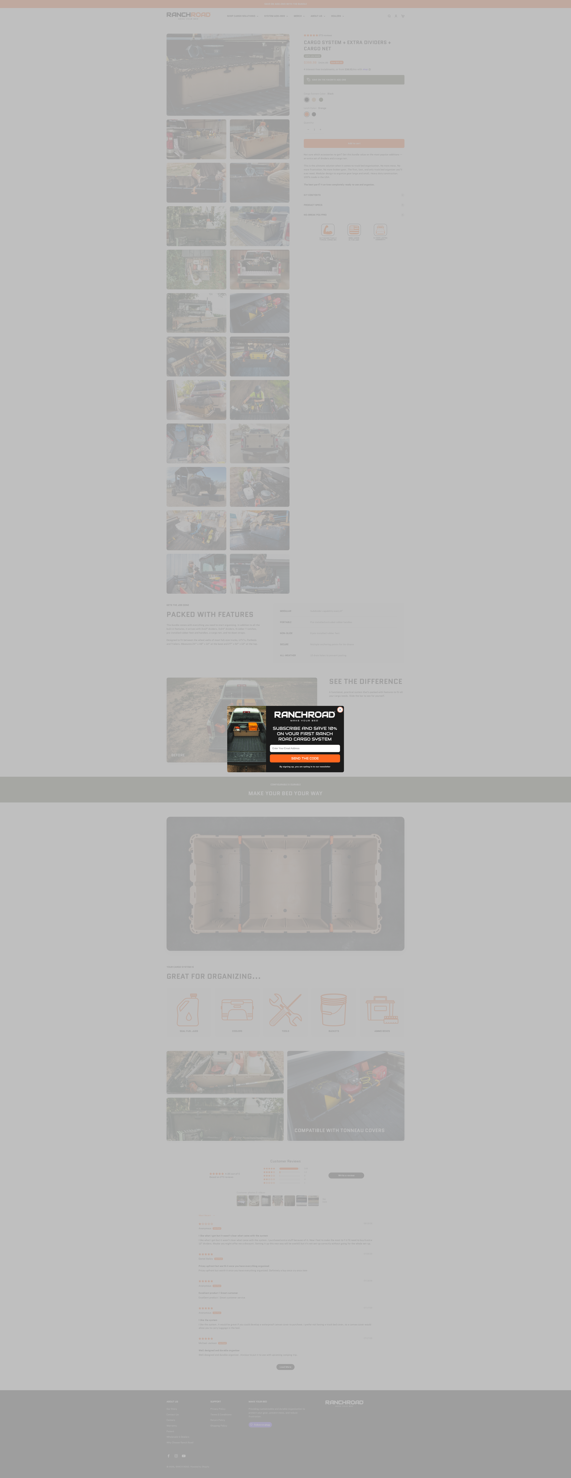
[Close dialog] (340, 709)
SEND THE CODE (305, 758)
